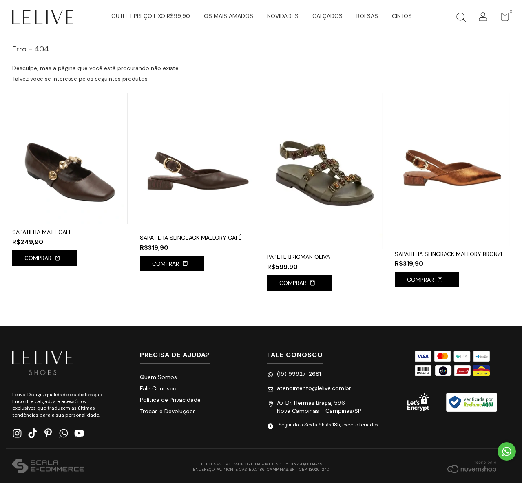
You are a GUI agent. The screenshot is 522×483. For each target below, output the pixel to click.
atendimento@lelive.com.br (314, 388)
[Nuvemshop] (471, 467)
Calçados (327, 16)
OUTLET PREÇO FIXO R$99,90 (150, 16)
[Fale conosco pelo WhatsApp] (507, 451)
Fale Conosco (158, 388)
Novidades (283, 16)
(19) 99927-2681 (299, 373)
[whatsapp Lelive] (64, 433)
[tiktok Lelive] (33, 433)
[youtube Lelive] (79, 433)
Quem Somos (158, 377)
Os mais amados (228, 16)
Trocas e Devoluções (168, 411)
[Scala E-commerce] (48, 467)
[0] (502, 18)
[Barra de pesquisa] (461, 18)
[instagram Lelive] (17, 433)
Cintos (402, 16)
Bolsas (367, 16)
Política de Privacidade (170, 400)
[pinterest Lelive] (48, 433)
